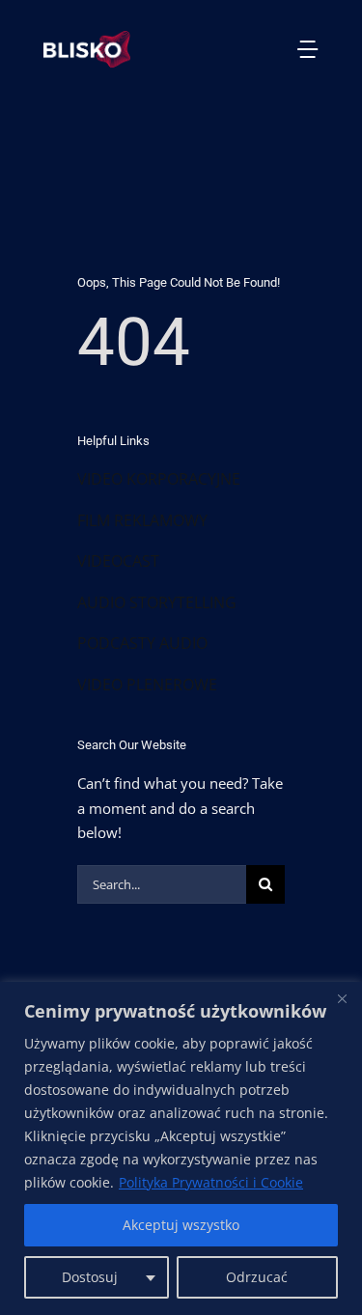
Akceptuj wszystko (181, 1225)
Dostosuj (90, 1277)
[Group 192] (86, 37)
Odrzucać (257, 1277)
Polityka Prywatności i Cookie (211, 1182)
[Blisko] (341, 998)
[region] (181, 1148)
